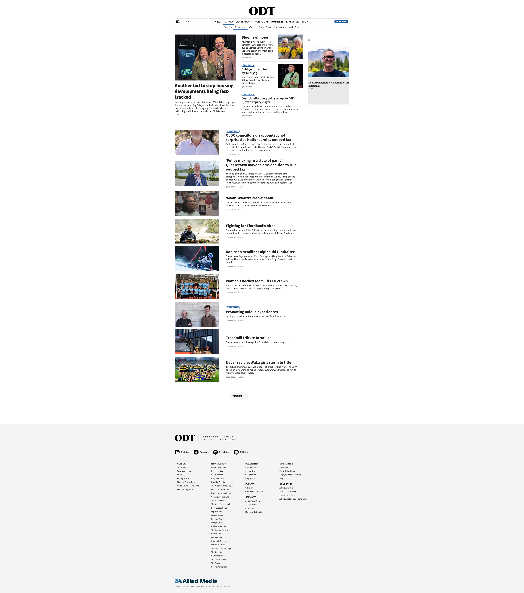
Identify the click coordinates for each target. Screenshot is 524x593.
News (218, 22)
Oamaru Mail (216, 533)
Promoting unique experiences (252, 312)
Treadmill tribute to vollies (248, 337)
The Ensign (215, 563)
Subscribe (341, 21)
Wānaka (252, 27)
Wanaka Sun (216, 537)
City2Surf (249, 487)
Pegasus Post (216, 511)
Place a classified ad (287, 495)
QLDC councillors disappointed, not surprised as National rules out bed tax (258, 137)
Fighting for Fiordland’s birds (250, 225)
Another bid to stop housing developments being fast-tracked (204, 91)
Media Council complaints (188, 485)
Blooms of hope (255, 37)
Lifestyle (292, 22)
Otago (228, 22)
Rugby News (250, 478)
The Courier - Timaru (219, 530)
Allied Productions (252, 501)
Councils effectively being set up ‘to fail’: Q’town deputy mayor (268, 100)
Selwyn (178, 114)
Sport (305, 22)
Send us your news (184, 471)
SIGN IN (187, 21)
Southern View (217, 519)
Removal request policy (186, 489)
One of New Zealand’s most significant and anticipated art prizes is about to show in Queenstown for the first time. (258, 204)
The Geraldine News (219, 500)
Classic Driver (251, 471)
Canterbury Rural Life (220, 496)
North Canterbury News (221, 493)
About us (180, 474)
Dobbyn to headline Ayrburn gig (254, 71)
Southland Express (219, 566)
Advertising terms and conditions (293, 499)
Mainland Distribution (254, 512)
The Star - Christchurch (220, 504)
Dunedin (228, 27)
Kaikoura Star (217, 474)
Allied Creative (251, 504)
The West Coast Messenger (222, 485)
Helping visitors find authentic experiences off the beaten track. (257, 316)
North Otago (294, 27)
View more (237, 396)
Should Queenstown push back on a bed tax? (328, 84)
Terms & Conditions (287, 471)
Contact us (181, 467)
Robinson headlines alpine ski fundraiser (260, 252)
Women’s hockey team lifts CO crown (257, 281)
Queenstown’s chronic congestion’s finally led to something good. (258, 342)
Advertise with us (286, 487)
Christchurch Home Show (256, 491)
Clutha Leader (217, 555)
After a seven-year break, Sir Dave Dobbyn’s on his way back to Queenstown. (258, 80)
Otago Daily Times (218, 467)
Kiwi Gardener (251, 467)
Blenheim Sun (217, 471)
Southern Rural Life (219, 559)
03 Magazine (250, 474)
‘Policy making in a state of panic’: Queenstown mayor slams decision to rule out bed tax (261, 165)
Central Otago (265, 27)
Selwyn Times (217, 522)
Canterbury (244, 22)
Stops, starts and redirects (290, 474)
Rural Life (262, 22)
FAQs (281, 478)
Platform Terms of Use (186, 482)
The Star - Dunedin (219, 552)
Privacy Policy (183, 478)
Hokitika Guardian (218, 482)
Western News (217, 515)
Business (277, 22)
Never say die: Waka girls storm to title (258, 362)
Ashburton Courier (218, 526)
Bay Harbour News (219, 508)
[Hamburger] (178, 21)
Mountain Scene (218, 544)
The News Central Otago (221, 548)
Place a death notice (287, 491)
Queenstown (240, 27)
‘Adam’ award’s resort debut (250, 198)
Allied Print (249, 508)
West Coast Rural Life (220, 489)
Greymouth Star (217, 478)
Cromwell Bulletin (218, 541)
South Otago (280, 27)
